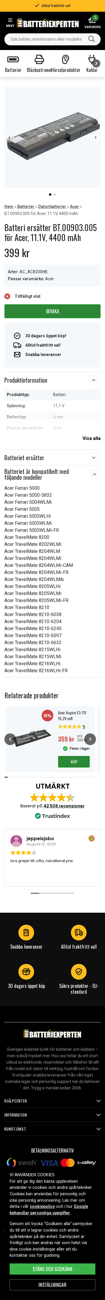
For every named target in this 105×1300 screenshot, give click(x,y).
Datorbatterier (52, 206)
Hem (8, 206)
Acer (74, 206)
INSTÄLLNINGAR (52, 1284)
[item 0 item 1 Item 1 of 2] (52, 137)
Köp (74, 762)
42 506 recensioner (64, 806)
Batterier (25, 206)
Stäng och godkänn (52, 1269)
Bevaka (52, 311)
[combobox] (52, 39)
